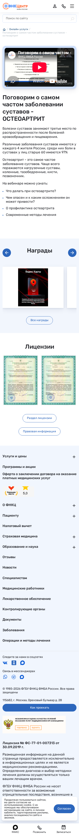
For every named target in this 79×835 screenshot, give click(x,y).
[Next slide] (72, 252)
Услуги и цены (15, 456)
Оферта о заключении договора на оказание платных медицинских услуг (39, 476)
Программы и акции (19, 467)
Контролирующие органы (24, 609)
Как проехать (39, 707)
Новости (9, 567)
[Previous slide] (7, 252)
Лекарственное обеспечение (27, 599)
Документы (12, 619)
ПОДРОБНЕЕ (22, 728)
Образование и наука (20, 547)
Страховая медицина (20, 536)
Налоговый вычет (17, 526)
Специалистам (15, 578)
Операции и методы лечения (26, 640)
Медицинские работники (23, 588)
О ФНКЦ (9, 505)
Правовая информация (39, 431)
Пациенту (11, 515)
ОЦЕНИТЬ (36, 728)
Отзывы (9, 557)
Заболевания (13, 630)
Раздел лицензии (39, 418)
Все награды (39, 320)
